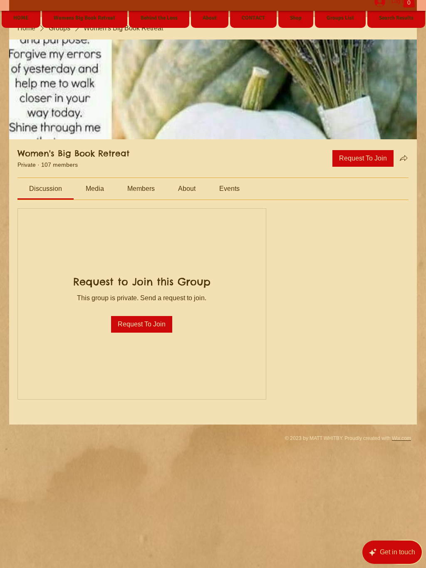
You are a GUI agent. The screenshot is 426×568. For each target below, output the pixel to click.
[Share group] (404, 158)
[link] (45, 188)
